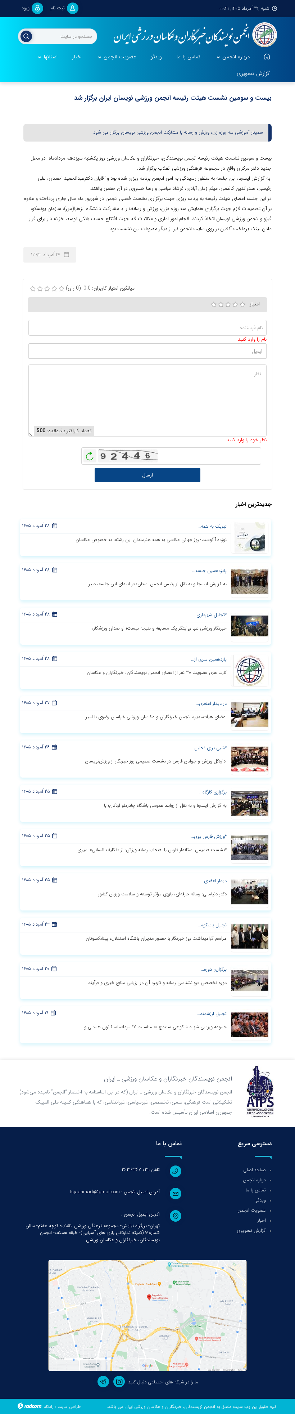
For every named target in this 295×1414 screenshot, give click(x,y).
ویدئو (260, 1200)
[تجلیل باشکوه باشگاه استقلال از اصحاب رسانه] (249, 936)
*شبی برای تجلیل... (209, 748)
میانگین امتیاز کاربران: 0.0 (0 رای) (100, 288)
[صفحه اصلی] (267, 57)
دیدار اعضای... (214, 881)
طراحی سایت (69, 1406)
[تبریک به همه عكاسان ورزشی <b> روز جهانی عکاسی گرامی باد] (249, 537)
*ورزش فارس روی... (209, 836)
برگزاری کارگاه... (213, 792)
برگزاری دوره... (214, 969)
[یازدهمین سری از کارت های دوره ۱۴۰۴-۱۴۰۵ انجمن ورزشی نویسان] (249, 670)
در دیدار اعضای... (211, 703)
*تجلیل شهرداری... (210, 615)
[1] (213, 304)
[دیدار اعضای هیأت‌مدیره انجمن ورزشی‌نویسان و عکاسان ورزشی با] (249, 892)
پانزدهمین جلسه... (209, 570)
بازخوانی (89, 454)
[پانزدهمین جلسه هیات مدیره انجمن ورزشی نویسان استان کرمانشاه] (249, 582)
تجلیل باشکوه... (212, 925)
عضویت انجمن (251, 1210)
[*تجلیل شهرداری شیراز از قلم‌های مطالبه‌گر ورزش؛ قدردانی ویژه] (249, 626)
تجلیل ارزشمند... (212, 1013)
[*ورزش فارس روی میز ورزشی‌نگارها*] (249, 847)
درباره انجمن (254, 1180)
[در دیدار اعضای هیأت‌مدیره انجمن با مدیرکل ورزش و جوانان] (249, 715)
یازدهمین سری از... (209, 659)
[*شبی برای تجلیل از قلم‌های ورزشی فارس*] (249, 759)
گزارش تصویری (251, 1230)
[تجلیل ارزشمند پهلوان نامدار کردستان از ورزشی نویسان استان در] (249, 1025)
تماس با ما (256, 1190)
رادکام (49, 1406)
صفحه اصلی (254, 1170)
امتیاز (255, 304)
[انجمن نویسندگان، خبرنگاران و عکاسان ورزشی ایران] (192, 35)
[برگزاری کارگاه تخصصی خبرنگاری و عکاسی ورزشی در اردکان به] (249, 803)
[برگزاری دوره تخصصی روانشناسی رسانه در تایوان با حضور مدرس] (249, 980)
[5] (242, 304)
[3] (228, 304)
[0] (33, 289)
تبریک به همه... (212, 526)
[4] (235, 304)
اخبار (262, 1220)
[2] (221, 304)
